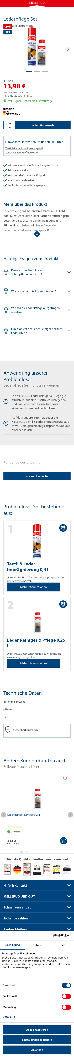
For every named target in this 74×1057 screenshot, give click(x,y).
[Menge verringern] (10, 127)
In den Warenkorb (42, 125)
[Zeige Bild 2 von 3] (37, 71)
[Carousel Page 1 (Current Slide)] (21, 852)
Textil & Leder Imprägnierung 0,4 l (24, 148)
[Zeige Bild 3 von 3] (45, 71)
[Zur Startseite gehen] (37, 3)
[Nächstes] (68, 49)
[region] (37, 49)
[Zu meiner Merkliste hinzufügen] (65, 778)
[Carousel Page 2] (26, 852)
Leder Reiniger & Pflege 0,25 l (21, 152)
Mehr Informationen (33, 587)
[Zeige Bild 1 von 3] (29, 71)
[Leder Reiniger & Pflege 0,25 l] (37, 793)
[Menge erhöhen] (10, 123)
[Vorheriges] (3, 816)
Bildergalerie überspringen (18, 25)
